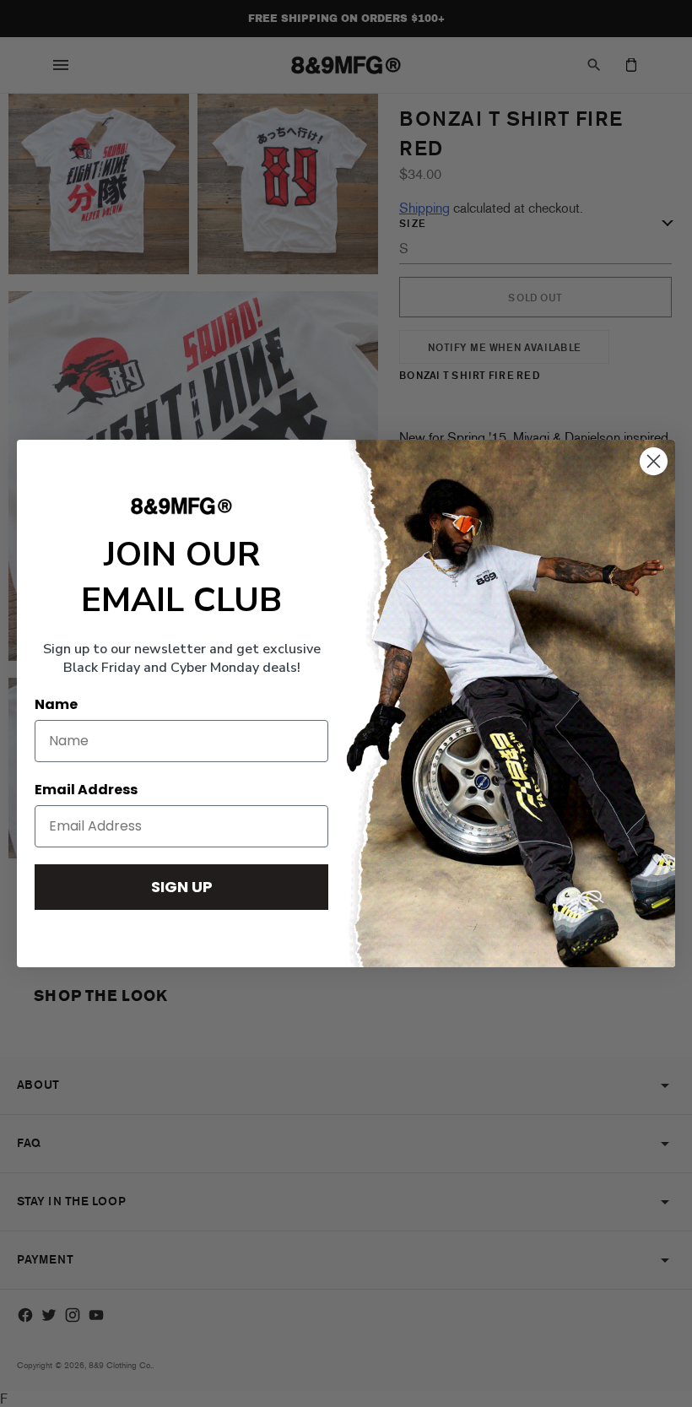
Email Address (86, 789)
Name (56, 704)
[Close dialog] (653, 461)
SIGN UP (182, 886)
